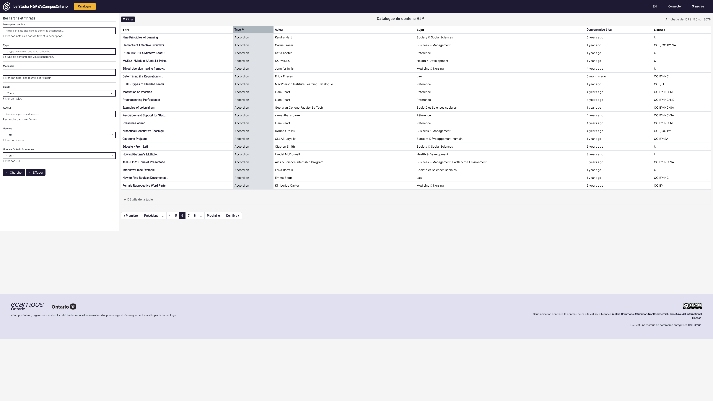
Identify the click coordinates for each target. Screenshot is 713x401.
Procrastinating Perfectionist (141, 100)
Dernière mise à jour (600, 29)
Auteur (279, 29)
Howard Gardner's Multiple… (141, 154)
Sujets (6, 87)
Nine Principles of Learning (140, 37)
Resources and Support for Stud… (144, 115)
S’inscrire (698, 6)
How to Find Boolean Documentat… (145, 178)
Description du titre (14, 24)
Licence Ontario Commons (18, 149)
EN (655, 6)
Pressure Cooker (134, 123)
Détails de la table (140, 199)
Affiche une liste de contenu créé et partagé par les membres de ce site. (174, 201)
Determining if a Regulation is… (143, 76)
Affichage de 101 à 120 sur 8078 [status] (688, 19)
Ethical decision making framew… (144, 68)
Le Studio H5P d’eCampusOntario (40, 6)
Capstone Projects (135, 139)
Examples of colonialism (138, 107)
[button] (128, 19)
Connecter (675, 6)
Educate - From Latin (136, 146)
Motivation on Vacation (137, 92)
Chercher (16, 172)
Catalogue (84, 6)
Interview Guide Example (139, 170)
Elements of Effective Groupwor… (144, 45)
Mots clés (8, 66)
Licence (7, 128)
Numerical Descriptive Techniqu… (144, 131)
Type (239, 29)
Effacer (38, 172)
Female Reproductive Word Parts (144, 185)
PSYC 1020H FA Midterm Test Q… (144, 53)
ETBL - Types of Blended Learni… (144, 84)
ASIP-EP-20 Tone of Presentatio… (145, 162)
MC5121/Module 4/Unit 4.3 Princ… (145, 61)
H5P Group (694, 325)
